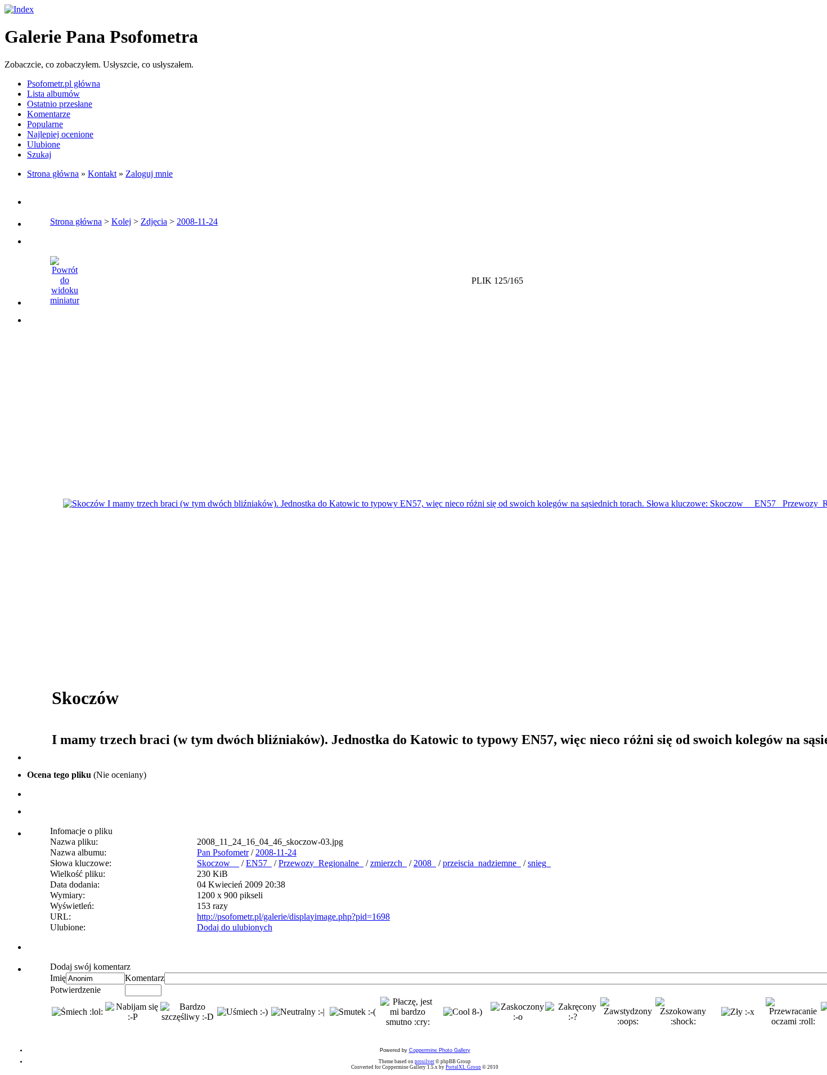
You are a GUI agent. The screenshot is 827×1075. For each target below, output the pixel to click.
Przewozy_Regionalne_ (320, 863)
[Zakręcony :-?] (572, 1012)
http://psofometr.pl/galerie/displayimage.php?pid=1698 (293, 916)
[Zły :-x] (737, 1012)
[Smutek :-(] (353, 1012)
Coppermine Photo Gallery (439, 1050)
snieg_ (539, 863)
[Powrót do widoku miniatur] (64, 278)
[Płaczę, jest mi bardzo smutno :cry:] (407, 1012)
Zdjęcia (154, 221)
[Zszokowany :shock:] (683, 1012)
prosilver (424, 1061)
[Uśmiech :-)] (242, 1012)
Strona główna (53, 173)
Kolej (121, 221)
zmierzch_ (388, 863)
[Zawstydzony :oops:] (627, 1012)
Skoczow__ (218, 863)
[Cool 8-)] (462, 1012)
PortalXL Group (463, 1067)
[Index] (19, 9)
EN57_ (259, 863)
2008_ (425, 863)
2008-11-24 (197, 221)
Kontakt (102, 173)
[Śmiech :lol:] (77, 1012)
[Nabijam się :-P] (132, 1012)
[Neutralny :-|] (298, 1012)
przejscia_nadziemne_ (482, 863)
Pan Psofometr (223, 852)
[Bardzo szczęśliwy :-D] (187, 1012)
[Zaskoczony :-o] (518, 1012)
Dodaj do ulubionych (234, 927)
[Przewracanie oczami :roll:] (793, 1012)
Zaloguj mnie (149, 173)
